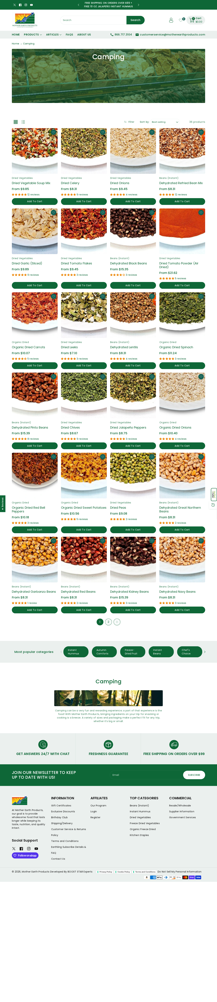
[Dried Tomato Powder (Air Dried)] (182, 231)
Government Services (182, 817)
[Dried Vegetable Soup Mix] (35, 151)
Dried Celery (70, 183)
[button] (214, 494)
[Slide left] (61, 652)
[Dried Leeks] (84, 315)
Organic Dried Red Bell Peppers (28, 509)
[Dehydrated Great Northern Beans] (182, 475)
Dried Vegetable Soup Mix (31, 183)
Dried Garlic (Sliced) (27, 263)
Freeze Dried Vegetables (145, 823)
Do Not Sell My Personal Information (180, 871)
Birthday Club (59, 817)
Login (94, 811)
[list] (23, 122)
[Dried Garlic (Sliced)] (35, 231)
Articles (52, 34)
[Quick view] (52, 168)
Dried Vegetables (140, 817)
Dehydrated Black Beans (128, 263)
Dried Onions (119, 183)
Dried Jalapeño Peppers (128, 427)
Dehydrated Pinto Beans (30, 427)
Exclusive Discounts (63, 811)
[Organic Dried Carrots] (35, 315)
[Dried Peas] (133, 475)
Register (95, 817)
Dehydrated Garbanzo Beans (34, 592)
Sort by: (145, 122)
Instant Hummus (140, 811)
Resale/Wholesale (180, 805)
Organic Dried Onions (175, 427)
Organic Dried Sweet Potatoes (83, 507)
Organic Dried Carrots (28, 347)
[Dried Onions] (133, 151)
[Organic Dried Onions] (182, 395)
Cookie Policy (123, 872)
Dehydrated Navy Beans (177, 592)
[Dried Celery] (84, 151)
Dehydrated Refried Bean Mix (181, 183)
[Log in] (171, 20)
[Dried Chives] (84, 395)
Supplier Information (181, 811)
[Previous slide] (78, 5)
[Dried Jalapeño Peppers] (133, 395)
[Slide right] (205, 652)
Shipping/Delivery (62, 823)
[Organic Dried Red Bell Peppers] (35, 475)
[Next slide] (138, 5)
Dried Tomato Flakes (76, 263)
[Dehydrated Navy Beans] (182, 559)
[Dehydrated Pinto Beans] (35, 395)
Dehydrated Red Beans (78, 592)
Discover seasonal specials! (108, 4)
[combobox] (102, 20)
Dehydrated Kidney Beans (129, 592)
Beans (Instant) (139, 805)
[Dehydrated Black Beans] (133, 231)
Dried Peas (118, 507)
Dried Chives (70, 427)
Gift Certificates (61, 805)
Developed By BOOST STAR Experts (71, 871)
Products (31, 34)
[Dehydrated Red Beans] (84, 559)
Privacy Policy (106, 872)
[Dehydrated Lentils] (133, 315)
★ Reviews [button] (2, 503)
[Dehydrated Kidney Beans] (133, 559)
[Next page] (117, 622)
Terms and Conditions (64, 841)
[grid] (15, 122)
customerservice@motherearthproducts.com (172, 35)
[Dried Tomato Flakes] (84, 231)
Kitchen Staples (139, 835)
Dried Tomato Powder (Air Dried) (179, 265)
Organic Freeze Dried (143, 829)
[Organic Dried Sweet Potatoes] (84, 475)
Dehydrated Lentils (124, 347)
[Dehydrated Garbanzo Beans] (35, 559)
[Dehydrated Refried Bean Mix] (182, 151)
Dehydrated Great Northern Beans (180, 509)
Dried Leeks (69, 347)
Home (15, 43)
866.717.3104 (123, 35)
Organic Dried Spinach (176, 347)
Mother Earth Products (35, 871)
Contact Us (58, 858)
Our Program (98, 805)
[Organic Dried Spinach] (182, 315)
